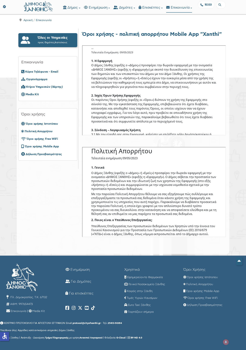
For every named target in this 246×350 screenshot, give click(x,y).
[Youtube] (87, 308)
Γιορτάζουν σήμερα (141, 311)
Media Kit (38, 311)
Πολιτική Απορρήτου (199, 284)
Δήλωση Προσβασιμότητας (204, 305)
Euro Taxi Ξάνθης (139, 305)
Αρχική (28, 20)
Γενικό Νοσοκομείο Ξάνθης (147, 284)
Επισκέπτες (151, 7)
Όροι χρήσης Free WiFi (202, 298)
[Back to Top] (239, 261)
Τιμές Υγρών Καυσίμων (142, 298)
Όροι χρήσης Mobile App (202, 291)
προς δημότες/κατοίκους (53, 40)
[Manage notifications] (226, 342)
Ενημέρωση (98, 7)
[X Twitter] (80, 308)
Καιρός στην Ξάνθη (140, 291)
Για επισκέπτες (80, 293)
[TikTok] (93, 308)
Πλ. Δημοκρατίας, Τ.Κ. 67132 (28, 297)
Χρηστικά (132, 269)
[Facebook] (67, 308)
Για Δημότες (80, 281)
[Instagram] (73, 308)
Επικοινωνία (181, 7)
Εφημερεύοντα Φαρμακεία (145, 277)
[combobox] (221, 5)
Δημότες (126, 7)
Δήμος (73, 7)
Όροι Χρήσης (194, 269)
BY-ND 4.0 (136, 337)
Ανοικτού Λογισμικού (90, 337)
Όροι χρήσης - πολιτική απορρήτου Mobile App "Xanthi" (152, 34)
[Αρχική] (38, 6)
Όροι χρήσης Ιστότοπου (202, 277)
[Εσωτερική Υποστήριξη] (4, 6)
